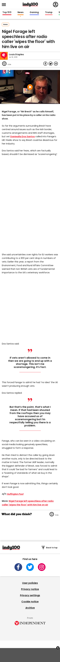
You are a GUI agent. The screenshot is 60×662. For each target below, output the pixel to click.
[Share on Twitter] (51, 64)
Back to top (52, 547)
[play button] (30, 87)
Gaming (34, 12)
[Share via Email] (56, 64)
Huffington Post (15, 494)
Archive (30, 608)
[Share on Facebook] (45, 64)
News (21, 12)
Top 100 (6, 12)
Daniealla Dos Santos (22, 136)
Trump (48, 12)
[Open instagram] (42, 567)
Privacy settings (30, 595)
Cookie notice (30, 601)
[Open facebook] (18, 567)
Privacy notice (30, 589)
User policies (30, 583)
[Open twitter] (30, 567)
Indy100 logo (30, 4)
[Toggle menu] (5, 4)
